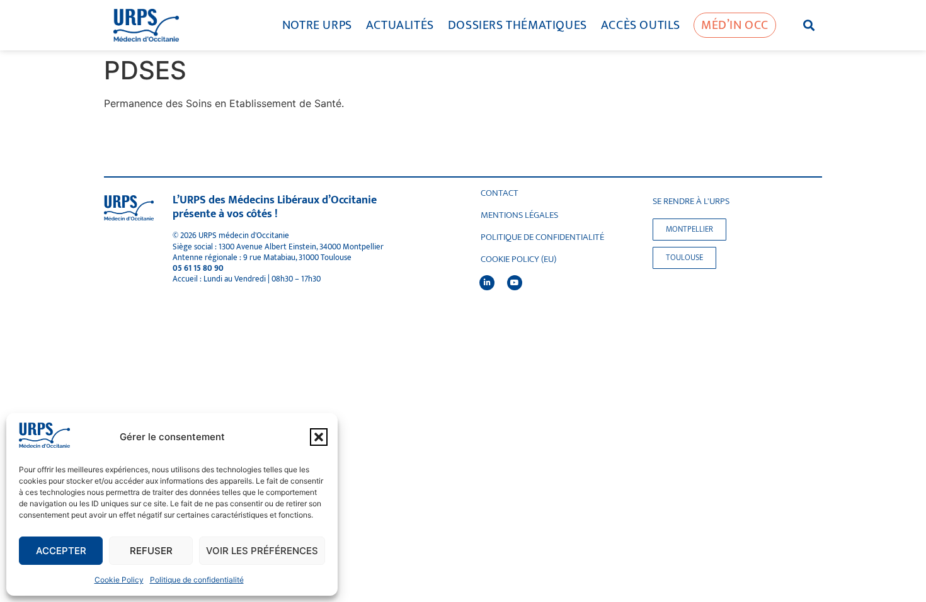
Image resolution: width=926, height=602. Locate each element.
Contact (499, 193)
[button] (318, 437)
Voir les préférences (262, 551)
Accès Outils (640, 25)
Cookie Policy (119, 579)
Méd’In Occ (735, 25)
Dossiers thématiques (517, 25)
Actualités (400, 25)
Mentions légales (519, 215)
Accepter (61, 551)
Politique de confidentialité (197, 579)
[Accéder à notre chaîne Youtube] (514, 282)
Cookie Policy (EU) (518, 259)
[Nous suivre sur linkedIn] (486, 282)
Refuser (151, 551)
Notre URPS (317, 25)
